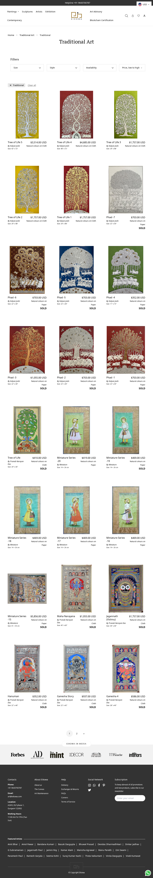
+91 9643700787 (82, 2)
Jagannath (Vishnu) (112, 618)
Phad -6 (12, 297)
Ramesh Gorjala (34, 855)
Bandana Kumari (45, 844)
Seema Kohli (52, 855)
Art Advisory (96, 11)
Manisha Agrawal (85, 850)
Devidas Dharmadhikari (109, 844)
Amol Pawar (27, 844)
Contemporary (14, 20)
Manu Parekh (105, 850)
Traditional (18, 85)
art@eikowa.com (15, 796)
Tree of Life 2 (15, 217)
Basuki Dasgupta (66, 844)
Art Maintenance (41, 793)
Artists (39, 11)
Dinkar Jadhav (132, 844)
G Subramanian (15, 850)
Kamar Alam (67, 850)
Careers (64, 797)
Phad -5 (61, 297)
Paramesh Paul (15, 855)
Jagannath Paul (35, 850)
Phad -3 (12, 377)
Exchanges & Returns (70, 789)
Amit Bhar (13, 844)
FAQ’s (63, 793)
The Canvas (39, 789)
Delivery (64, 785)
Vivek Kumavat (133, 855)
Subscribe (138, 798)
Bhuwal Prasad (86, 844)
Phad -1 (110, 377)
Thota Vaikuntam (93, 855)
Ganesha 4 (112, 696)
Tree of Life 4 (64, 142)
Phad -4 (110, 297)
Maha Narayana (66, 616)
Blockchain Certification (101, 20)
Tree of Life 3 (113, 142)
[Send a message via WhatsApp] (148, 873)
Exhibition (50, 11)
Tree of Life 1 (64, 217)
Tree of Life (14, 457)
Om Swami (120, 850)
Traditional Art (27, 35)
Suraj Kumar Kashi (72, 855)
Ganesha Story (65, 696)
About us (38, 785)
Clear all (32, 85)
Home (11, 35)
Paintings (12, 11)
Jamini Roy (51, 850)
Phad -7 (110, 217)
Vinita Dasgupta (114, 855)
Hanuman (13, 696)
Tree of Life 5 (15, 142)
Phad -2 (61, 377)
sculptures (27, 11)
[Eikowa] (76, 16)
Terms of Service (68, 801)
